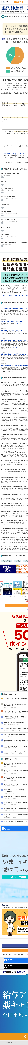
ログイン (25, 2)
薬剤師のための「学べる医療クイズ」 (11, 707)
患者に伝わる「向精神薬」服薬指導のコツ (12, 699)
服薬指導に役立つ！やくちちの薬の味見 (11, 747)
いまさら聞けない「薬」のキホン (10, 736)
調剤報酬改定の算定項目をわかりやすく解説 (12, 741)
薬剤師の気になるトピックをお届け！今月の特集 (13, 753)
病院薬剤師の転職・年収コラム (10, 718)
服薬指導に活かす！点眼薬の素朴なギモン (12, 730)
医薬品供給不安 (7, 561)
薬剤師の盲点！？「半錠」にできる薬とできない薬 (14, 712)
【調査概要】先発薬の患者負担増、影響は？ (15, 154)
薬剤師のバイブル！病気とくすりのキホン (12, 724)
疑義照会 (18, 561)
